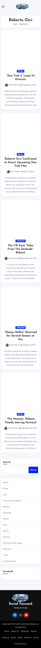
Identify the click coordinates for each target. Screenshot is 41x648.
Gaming (6, 507)
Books (5, 488)
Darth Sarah (14, 85)
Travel (5, 555)
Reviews (6, 537)
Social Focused (20, 604)
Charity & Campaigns (12, 501)
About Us (15, 631)
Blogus (33, 624)
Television (20, 241)
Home (6, 631)
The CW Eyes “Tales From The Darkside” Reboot (20, 249)
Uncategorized (9, 561)
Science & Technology (12, 543)
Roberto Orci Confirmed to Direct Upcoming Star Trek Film (20, 162)
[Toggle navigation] (3, 6)
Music (5, 525)
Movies (20, 71)
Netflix (6, 531)
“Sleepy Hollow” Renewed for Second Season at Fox (20, 336)
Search (7, 462)
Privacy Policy (21, 644)
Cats (5, 495)
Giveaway (7, 513)
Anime (5, 482)
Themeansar (20, 627)
